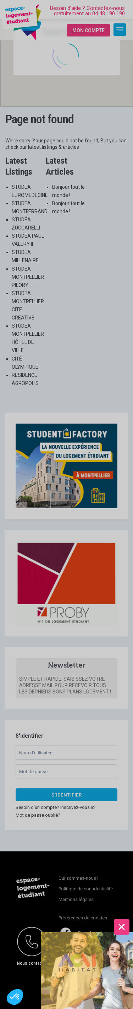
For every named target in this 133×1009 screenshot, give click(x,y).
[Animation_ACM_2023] (87, 970)
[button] (14, 996)
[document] (66, 504)
